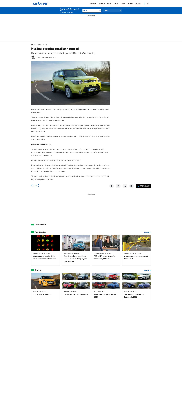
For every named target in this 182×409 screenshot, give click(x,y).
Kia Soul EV (77, 109)
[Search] (148, 4)
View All (146, 232)
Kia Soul (66, 109)
